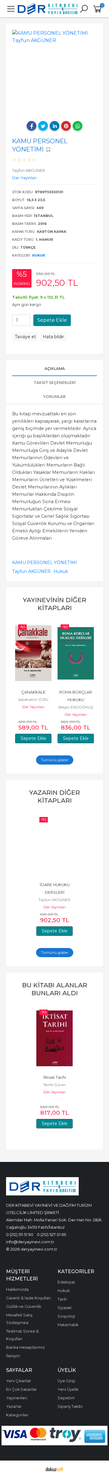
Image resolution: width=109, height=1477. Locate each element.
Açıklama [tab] (55, 368)
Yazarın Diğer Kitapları (54, 796)
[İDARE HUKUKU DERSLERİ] (54, 846)
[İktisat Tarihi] (54, 1038)
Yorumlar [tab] (54, 396)
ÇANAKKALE (33, 692)
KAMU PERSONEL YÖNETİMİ (44, 562)
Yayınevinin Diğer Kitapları (54, 604)
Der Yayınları (33, 707)
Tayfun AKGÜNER (31, 571)
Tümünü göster (54, 760)
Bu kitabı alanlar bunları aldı (54, 989)
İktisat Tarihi (54, 1077)
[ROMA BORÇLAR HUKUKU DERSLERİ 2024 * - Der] (76, 653)
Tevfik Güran (54, 1084)
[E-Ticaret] (54, 1469)
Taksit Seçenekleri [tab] (55, 382)
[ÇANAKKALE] (33, 653)
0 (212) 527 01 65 (51, 1234)
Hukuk (38, 255)
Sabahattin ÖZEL (33, 699)
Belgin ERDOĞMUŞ (75, 707)
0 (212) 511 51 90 (19, 1234)
